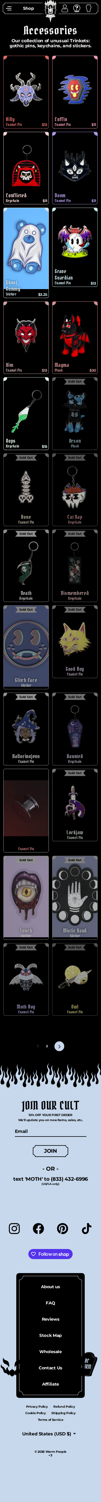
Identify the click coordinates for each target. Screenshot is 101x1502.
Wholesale (50, 1351)
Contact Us (50, 1367)
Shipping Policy (63, 1413)
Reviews (50, 1319)
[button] (8, 8)
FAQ (50, 1303)
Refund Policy (64, 1407)
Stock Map (50, 1335)
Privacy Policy (37, 1407)
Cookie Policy (35, 1413)
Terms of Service (50, 1420)
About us (50, 1286)
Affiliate (50, 1384)
